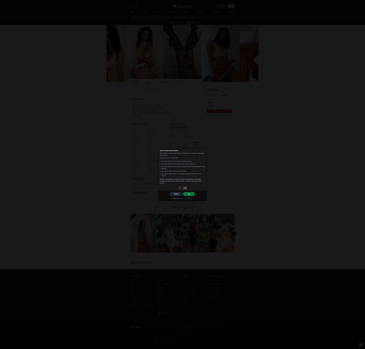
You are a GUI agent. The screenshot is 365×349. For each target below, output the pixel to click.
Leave (176, 194)
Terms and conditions (186, 198)
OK (189, 194)
